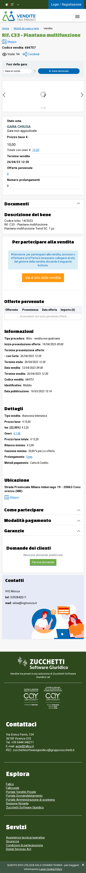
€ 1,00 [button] (17, 433)
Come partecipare (24, 509)
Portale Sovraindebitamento (24, 795)
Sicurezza (12, 841)
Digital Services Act (18, 849)
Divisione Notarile (17, 803)
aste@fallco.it (25, 746)
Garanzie (14, 530)
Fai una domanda (43, 562)
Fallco (10, 784)
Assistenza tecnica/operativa (25, 837)
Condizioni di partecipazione (24, 845)
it (12, 5)
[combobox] (12, 4)
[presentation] (4, 94)
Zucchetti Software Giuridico (25, 807)
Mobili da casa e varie (26, 28)
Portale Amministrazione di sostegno (30, 799)
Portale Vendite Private (21, 792)
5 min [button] (29, 457)
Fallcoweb (12, 788)
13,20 (35, 150)
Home (5, 28)
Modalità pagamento (27, 520)
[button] (9, 41)
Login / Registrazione (66, 4)
